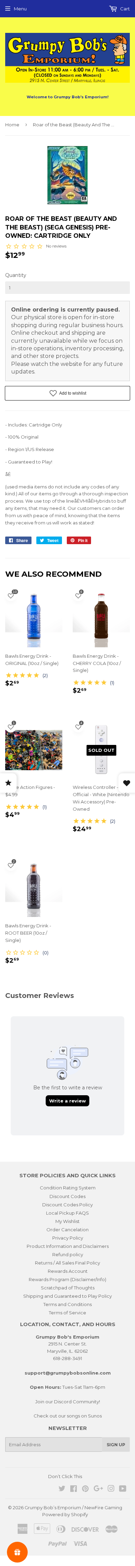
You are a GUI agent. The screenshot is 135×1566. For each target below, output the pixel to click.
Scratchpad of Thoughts (67, 1287)
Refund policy (67, 1254)
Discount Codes (68, 1196)
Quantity (15, 275)
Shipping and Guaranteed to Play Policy (67, 1296)
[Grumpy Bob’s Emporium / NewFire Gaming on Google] (98, 1489)
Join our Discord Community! (67, 1401)
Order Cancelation (67, 1229)
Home (12, 124)
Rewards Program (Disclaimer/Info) (67, 1279)
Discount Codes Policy (67, 1204)
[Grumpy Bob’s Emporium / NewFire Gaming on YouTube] (122, 1489)
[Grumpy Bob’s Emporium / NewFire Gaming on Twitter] (61, 1489)
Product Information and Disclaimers (68, 1246)
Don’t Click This (65, 1476)
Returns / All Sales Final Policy (67, 1263)
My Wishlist (67, 1221)
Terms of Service (67, 1312)
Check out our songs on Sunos (68, 1416)
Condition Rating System (68, 1187)
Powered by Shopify (65, 1514)
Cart (124, 8)
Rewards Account (68, 1271)
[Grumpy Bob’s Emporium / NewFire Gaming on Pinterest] (85, 1489)
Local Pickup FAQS (67, 1213)
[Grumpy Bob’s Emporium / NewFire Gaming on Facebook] (73, 1489)
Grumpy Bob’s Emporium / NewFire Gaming (73, 1507)
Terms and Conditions (67, 1304)
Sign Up (116, 1444)
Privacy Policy (67, 1238)
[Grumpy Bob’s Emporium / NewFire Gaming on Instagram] (111, 1489)
